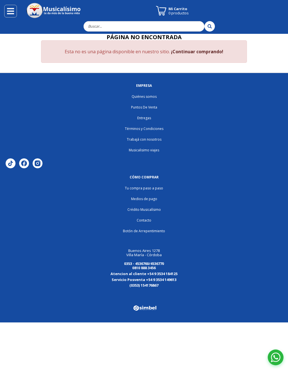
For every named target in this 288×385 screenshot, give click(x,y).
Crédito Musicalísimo (144, 209)
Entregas (144, 118)
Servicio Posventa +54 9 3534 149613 (144, 279)
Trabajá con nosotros (144, 139)
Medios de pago (144, 198)
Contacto (144, 220)
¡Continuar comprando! (197, 51)
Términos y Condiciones (144, 128)
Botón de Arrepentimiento (144, 231)
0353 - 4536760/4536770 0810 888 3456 (144, 265)
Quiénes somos (144, 96)
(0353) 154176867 (143, 285)
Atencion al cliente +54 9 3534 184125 (144, 273)
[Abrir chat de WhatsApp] (276, 357)
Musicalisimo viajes (144, 150)
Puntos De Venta (144, 107)
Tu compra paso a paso (144, 188)
